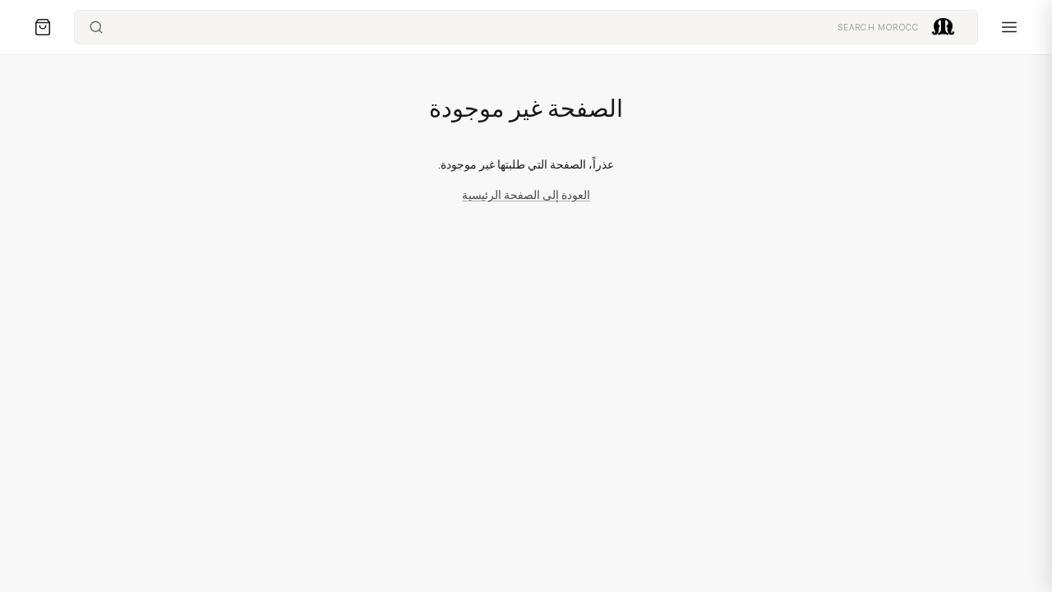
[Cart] (42, 27)
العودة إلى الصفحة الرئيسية (526, 194)
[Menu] (1009, 27)
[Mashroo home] (943, 27)
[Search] (96, 27)
